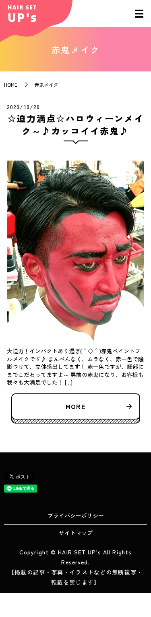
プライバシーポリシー (76, 515)
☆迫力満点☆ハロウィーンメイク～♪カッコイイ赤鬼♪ (75, 124)
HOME (10, 84)
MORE (75, 406)
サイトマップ (76, 533)
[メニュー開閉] (139, 14)
